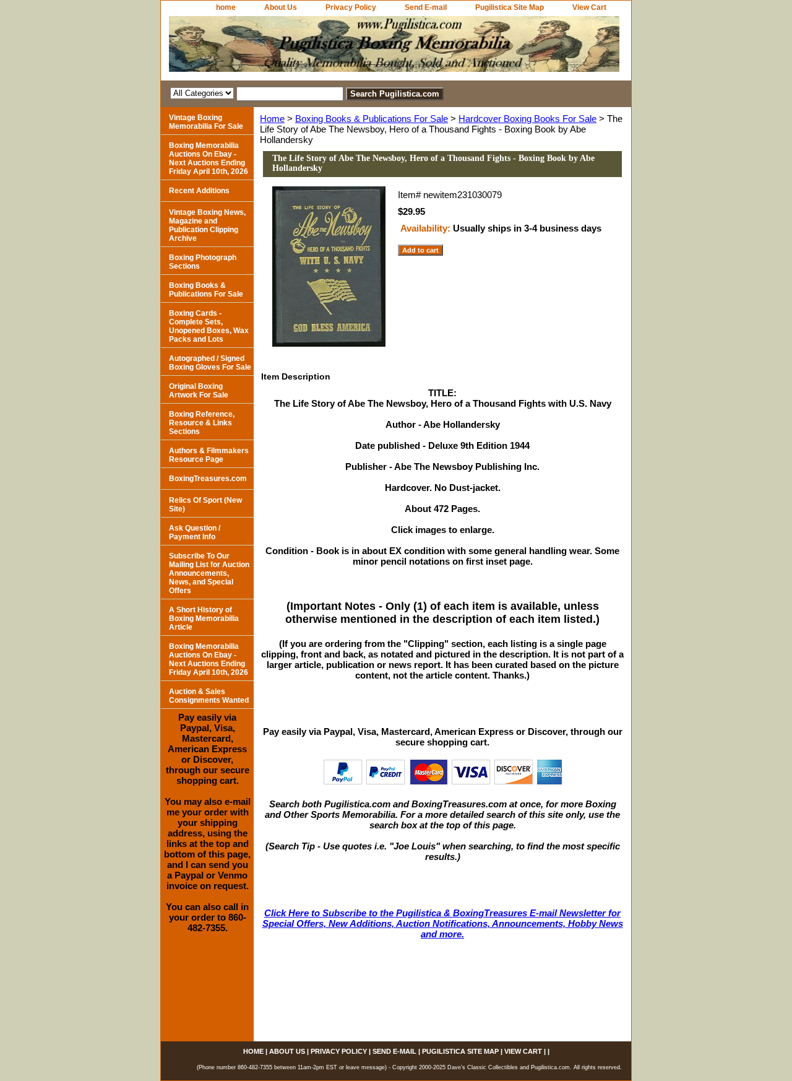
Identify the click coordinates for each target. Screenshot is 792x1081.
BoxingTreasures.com (208, 478)
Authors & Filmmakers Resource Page (209, 455)
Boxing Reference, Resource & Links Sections (202, 423)
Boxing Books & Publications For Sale (371, 118)
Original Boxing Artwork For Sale (198, 390)
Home (272, 118)
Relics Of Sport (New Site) (205, 504)
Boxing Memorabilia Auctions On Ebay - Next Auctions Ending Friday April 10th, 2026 (208, 158)
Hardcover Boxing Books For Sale (527, 118)
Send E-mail (426, 7)
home (226, 7)
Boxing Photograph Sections (202, 262)
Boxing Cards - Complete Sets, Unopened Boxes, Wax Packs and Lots (209, 326)
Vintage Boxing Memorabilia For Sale (206, 122)
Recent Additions (199, 190)
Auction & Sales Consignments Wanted (209, 696)
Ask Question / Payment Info (194, 532)
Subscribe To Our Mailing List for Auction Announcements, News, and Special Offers (209, 573)
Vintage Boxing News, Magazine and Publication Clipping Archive (207, 225)
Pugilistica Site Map (509, 7)
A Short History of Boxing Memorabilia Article (204, 619)
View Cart (589, 7)
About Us (280, 7)
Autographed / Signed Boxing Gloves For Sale (210, 362)
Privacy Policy (350, 7)
